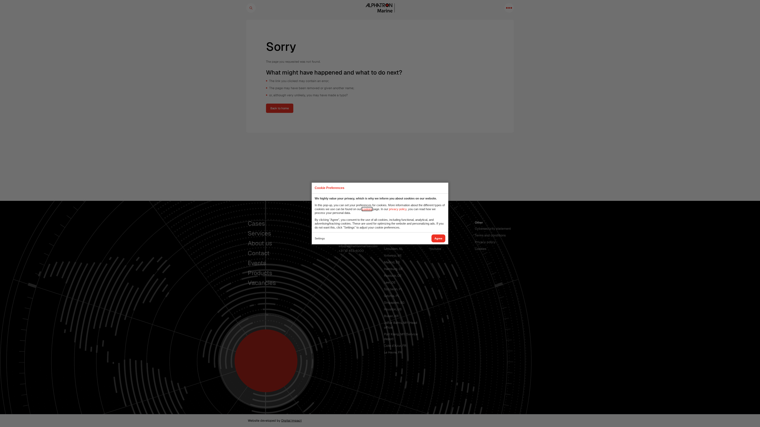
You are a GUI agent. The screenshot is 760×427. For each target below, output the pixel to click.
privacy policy (398, 209)
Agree (438, 238)
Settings (320, 238)
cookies (367, 209)
